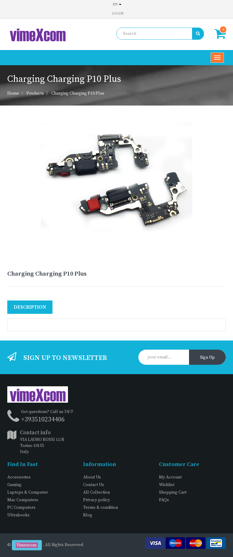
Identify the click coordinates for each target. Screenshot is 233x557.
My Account (170, 477)
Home (13, 93)
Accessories (19, 477)
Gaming (14, 485)
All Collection (96, 492)
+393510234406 (43, 419)
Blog (87, 515)
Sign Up (207, 357)
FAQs (164, 500)
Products (35, 93)
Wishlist (166, 485)
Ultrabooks (18, 515)
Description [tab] (30, 307)
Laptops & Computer (27, 492)
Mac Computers (22, 500)
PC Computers (21, 507)
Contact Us (93, 485)
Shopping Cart (173, 492)
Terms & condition (100, 507)
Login (117, 13)
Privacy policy (96, 500)
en (115, 4)
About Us (92, 477)
